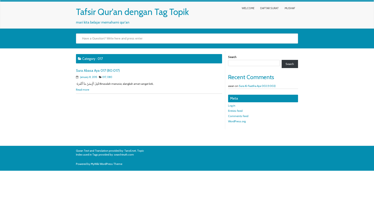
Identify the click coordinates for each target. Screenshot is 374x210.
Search (232, 57)
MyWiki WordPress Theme (106, 164)
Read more (82, 89)
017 (104, 77)
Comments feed (238, 116)
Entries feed (235, 111)
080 (109, 77)
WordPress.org (237, 121)
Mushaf (290, 8)
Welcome (248, 8)
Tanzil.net (130, 150)
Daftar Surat (269, 8)
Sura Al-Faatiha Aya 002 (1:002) (257, 86)
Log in (231, 105)
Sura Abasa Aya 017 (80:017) (98, 70)
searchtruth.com (124, 154)
